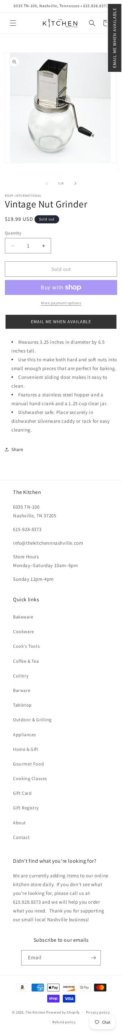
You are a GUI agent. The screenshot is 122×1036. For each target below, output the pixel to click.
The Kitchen (35, 1012)
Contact (21, 837)
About (19, 823)
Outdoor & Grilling (32, 720)
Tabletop (22, 705)
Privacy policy (98, 1012)
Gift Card (22, 793)
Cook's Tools (26, 646)
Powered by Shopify (63, 1012)
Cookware (23, 631)
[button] (114, 38)
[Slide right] (75, 183)
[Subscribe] (93, 957)
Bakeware (23, 617)
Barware (21, 690)
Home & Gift (25, 749)
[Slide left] (47, 183)
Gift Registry (26, 808)
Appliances (24, 734)
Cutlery (20, 676)
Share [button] (17, 449)
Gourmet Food (28, 764)
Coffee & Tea (26, 661)
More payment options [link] (61, 302)
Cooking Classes (30, 778)
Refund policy (63, 1022)
